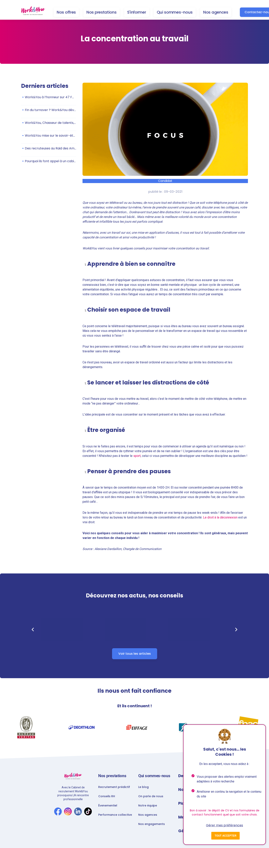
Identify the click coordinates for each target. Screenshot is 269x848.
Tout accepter (225, 835)
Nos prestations (101, 12)
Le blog (143, 787)
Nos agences (215, 12)
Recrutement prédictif (114, 787)
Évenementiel (107, 805)
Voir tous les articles (134, 653)
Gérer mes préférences (224, 825)
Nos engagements (151, 824)
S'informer (136, 12)
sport (137, 456)
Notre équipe (147, 805)
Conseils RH (106, 796)
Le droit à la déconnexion (220, 517)
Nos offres (66, 12)
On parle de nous (150, 796)
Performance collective (115, 815)
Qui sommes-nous (175, 12)
